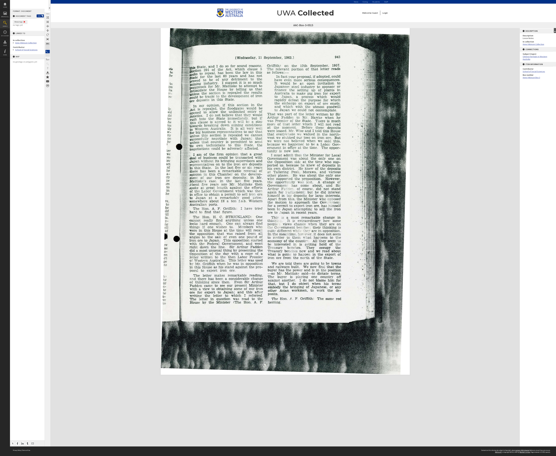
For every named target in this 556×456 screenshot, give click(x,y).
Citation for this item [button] (48, 85)
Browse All (5, 17)
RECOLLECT (498, 452)
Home (5, 7)
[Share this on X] (12, 442)
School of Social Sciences (26, 49)
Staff (386, 2)
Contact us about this (48, 81)
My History (5, 36)
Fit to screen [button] (48, 22)
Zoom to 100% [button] (48, 39)
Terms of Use (26, 450)
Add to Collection (48, 77)
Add (39, 16)
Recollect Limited (525, 452)
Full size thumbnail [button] (48, 17)
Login (5, 45)
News (356, 2)
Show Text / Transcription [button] (48, 59)
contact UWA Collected (522, 450)
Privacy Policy (17, 450)
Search (5, 26)
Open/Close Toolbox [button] (49, 5)
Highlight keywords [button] (48, 68)
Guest (375, 13)
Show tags (18, 22)
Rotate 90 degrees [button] (48, 35)
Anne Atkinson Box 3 (531, 77)
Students (376, 2)
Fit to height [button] (48, 30)
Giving (365, 2)
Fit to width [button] (48, 26)
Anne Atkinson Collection (26, 43)
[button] (47, 51)
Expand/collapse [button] (555, 30)
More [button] (5, 55)
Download (48, 72)
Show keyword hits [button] (48, 64)
